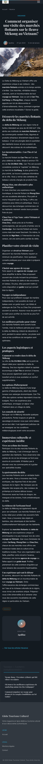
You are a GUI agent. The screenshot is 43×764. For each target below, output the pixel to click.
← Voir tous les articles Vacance (15, 648)
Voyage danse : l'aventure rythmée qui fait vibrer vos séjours (21, 678)
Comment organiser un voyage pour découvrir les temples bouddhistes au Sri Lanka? (21, 694)
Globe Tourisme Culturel (15, 716)
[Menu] (38, 2)
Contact (5, 750)
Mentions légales (8, 746)
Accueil (4, 9)
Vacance (12, 9)
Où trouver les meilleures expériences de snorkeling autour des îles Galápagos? (21, 685)
